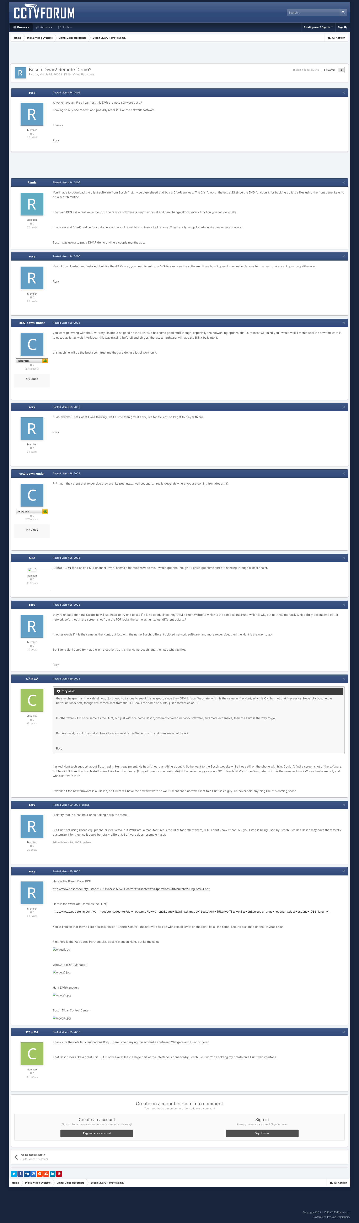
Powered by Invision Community (331, 1216)
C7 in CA (32, 678)
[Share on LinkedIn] (52, 1174)
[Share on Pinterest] (59, 1174)
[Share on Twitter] (14, 1174)
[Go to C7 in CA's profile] (32, 700)
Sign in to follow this (307, 69)
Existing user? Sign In (317, 27)
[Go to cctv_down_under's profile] (32, 344)
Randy (32, 182)
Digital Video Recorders (79, 74)
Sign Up (343, 27)
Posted (66, 92)
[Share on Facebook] (20, 1174)
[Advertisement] (179, 53)
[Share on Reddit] (40, 1174)
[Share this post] (344, 92)
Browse (22, 27)
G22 (32, 557)
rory (35, 74)
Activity (44, 27)
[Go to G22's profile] (32, 569)
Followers (329, 69)
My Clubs (32, 379)
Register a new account (97, 1133)
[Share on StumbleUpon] (46, 1174)
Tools (65, 27)
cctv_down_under (32, 322)
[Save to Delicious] (33, 1174)
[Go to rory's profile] (20, 72)
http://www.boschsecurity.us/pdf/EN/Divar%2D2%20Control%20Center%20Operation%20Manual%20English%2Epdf (131, 889)
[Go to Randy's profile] (32, 204)
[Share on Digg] (27, 1174)
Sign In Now (262, 1133)
